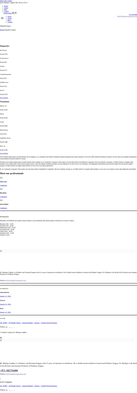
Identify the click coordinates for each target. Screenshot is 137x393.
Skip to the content (6, 1)
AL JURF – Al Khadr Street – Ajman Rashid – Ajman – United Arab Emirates (28, 323)
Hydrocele (2, 300)
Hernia (1, 308)
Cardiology (3, 185)
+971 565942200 (9, 276)
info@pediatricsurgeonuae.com (16, 280)
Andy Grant (3, 181)
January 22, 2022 (5, 296)
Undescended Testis (4, 292)
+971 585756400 (9, 370)
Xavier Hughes (4, 204)
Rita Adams (3, 193)
